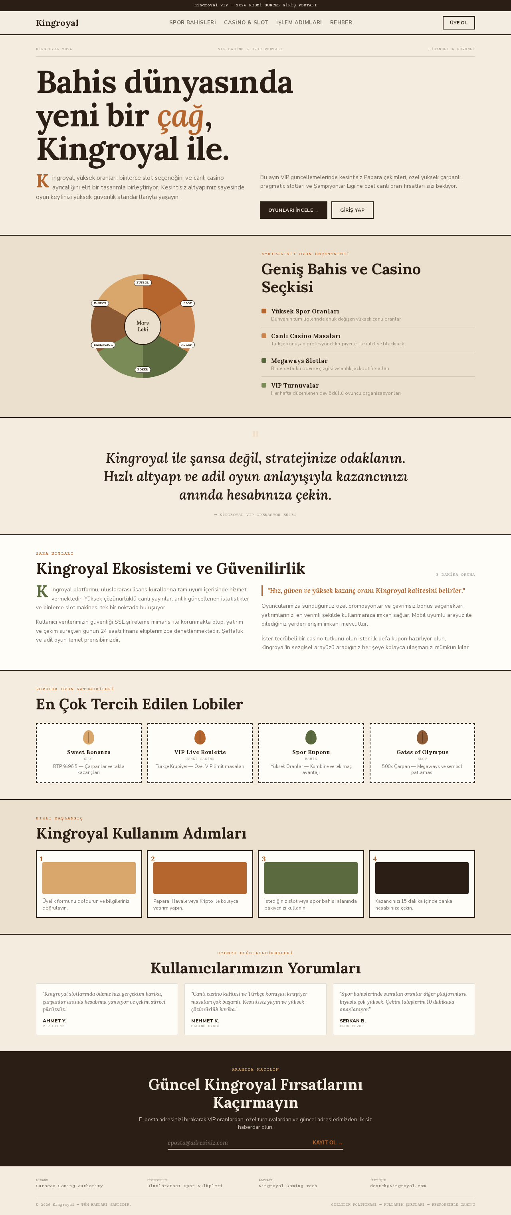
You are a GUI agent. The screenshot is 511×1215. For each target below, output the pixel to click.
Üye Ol (459, 23)
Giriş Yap (352, 210)
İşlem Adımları (299, 22)
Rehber (341, 22)
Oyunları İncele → (293, 210)
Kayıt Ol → (328, 1143)
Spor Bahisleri (192, 22)
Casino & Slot (246, 22)
